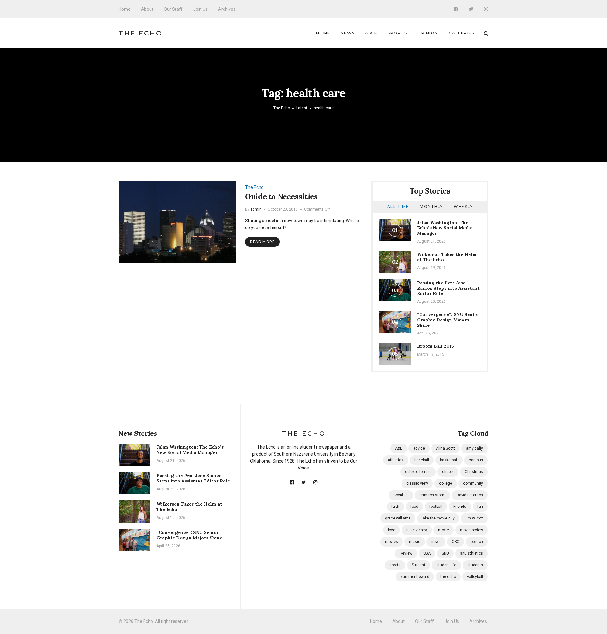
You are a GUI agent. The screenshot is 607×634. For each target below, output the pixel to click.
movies (391, 541)
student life (446, 565)
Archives (227, 9)
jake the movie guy (438, 518)
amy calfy (474, 448)
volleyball (475, 577)
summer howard (415, 577)
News (348, 33)
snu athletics (471, 553)
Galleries (462, 33)
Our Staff (173, 9)
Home (125, 9)
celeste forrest (418, 471)
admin (255, 209)
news (436, 541)
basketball (449, 460)
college (445, 483)
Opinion (427, 33)
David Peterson (470, 495)
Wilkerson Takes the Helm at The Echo (447, 257)
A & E (371, 33)
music (414, 541)
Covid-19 (400, 495)
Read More (262, 241)
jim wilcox (474, 518)
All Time (398, 206)
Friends (459, 506)
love (391, 530)
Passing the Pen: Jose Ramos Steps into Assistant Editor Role (448, 288)
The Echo (141, 33)
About (147, 9)
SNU (445, 553)
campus (476, 460)
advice (419, 448)
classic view (417, 483)
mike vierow (416, 530)
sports (395, 565)
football (435, 506)
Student (418, 565)
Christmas (474, 471)
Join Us (200, 9)
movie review (471, 530)
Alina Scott (445, 448)
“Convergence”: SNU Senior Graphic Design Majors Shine (448, 320)
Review (406, 553)
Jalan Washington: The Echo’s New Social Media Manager (445, 228)
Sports (397, 33)
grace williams (398, 518)
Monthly (431, 206)
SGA (427, 553)
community (473, 483)
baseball (421, 460)
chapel (448, 471)
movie (443, 530)
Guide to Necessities (281, 197)
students (475, 565)
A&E (398, 448)
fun (480, 506)
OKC (455, 541)
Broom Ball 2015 (435, 346)
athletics (395, 460)
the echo (448, 577)
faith (395, 506)
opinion (476, 541)
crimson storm (432, 495)
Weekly (463, 206)
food (414, 506)
